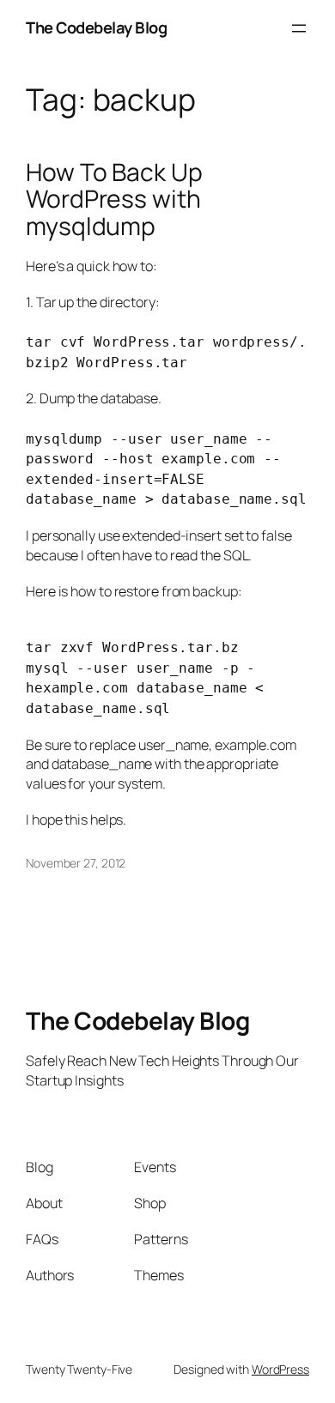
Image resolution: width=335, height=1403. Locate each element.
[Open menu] (299, 28)
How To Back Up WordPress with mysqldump (114, 199)
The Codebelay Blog (96, 27)
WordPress (280, 1369)
